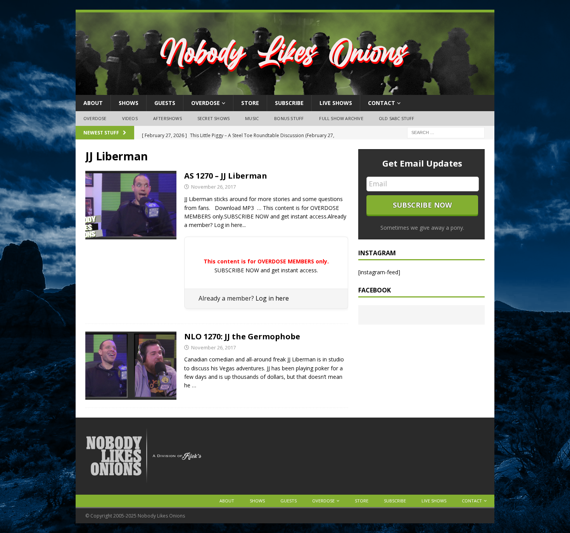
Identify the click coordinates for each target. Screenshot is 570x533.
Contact (381, 103)
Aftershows (167, 118)
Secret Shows (213, 118)
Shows (128, 103)
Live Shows (336, 103)
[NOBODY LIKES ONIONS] (285, 90)
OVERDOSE (205, 103)
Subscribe (289, 103)
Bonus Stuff (289, 118)
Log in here (272, 298)
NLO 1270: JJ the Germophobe (242, 336)
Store (250, 103)
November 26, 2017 (213, 186)
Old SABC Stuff (397, 118)
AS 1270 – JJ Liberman (225, 175)
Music (252, 118)
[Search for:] (446, 132)
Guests (164, 103)
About (93, 103)
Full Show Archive (341, 118)
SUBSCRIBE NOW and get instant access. (266, 270)
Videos (130, 118)
